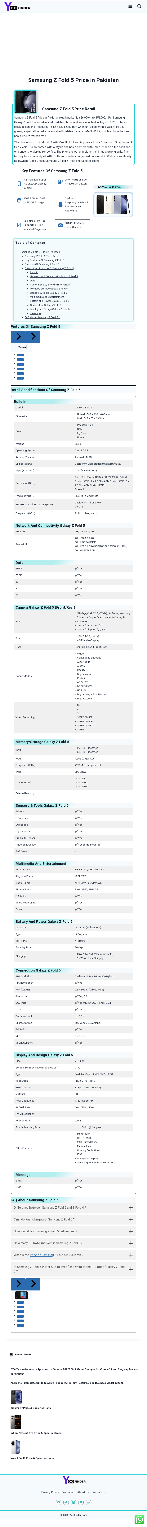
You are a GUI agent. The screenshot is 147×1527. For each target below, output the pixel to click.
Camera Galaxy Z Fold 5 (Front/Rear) (50, 284)
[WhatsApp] (88, 1502)
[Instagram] (73, 1502)
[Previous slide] (18, 337)
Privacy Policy (50, 1492)
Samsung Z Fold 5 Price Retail (42, 256)
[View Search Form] (139, 6)
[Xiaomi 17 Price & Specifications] (16, 1397)
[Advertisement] (73, 41)
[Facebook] (58, 1502)
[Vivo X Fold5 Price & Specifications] (16, 1447)
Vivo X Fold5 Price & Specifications (32, 1458)
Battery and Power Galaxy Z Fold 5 (49, 300)
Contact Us (98, 1492)
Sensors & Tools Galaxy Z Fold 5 (48, 292)
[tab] (20, 355)
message (35, 313)
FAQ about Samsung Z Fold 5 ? (42, 317)
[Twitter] (66, 1502)
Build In (34, 272)
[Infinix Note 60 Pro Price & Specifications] (16, 1422)
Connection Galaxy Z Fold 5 (45, 305)
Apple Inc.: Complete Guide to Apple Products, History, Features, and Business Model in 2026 (67, 1382)
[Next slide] (33, 337)
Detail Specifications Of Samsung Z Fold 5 (49, 268)
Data (32, 280)
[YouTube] (81, 1502)
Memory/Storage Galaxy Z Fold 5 (49, 288)
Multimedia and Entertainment (47, 296)
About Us (83, 1492)
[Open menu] (130, 6)
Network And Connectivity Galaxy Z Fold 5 (54, 276)
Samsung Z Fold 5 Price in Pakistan (40, 251)
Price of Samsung (42, 1255)
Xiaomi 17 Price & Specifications (31, 1408)
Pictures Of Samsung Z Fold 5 (42, 264)
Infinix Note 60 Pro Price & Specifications (36, 1433)
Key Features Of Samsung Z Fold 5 (44, 260)
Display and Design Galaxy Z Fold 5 (49, 309)
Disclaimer (68, 1492)
